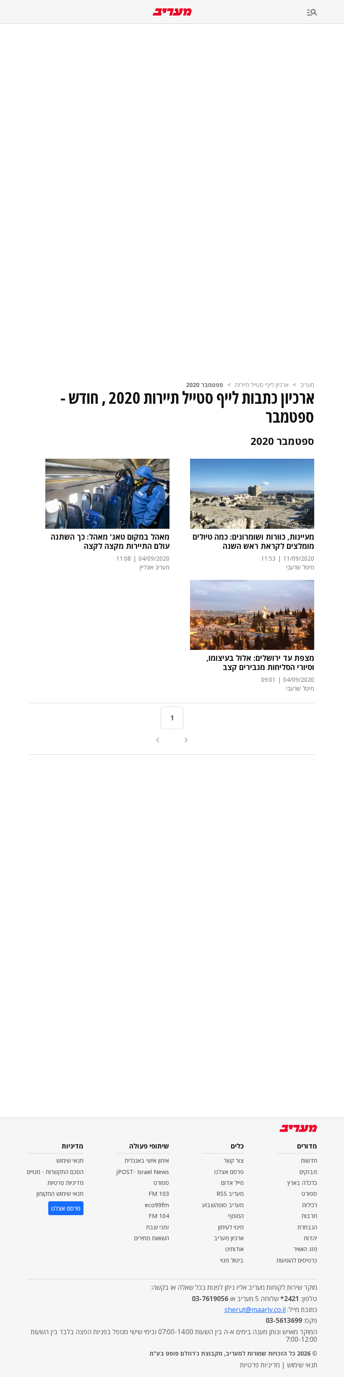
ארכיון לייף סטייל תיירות (262, 385)
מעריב (307, 385)
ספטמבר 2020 (204, 385)
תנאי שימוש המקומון (59, 1194)
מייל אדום (232, 1183)
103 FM (159, 1194)
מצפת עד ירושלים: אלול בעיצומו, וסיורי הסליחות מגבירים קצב (260, 662)
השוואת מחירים (151, 1238)
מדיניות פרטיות (65, 1183)
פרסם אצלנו (229, 1172)
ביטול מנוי (232, 1260)
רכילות (309, 1205)
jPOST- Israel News (142, 1172)
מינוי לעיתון (231, 1227)
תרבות (309, 1216)
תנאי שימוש (69, 1160)
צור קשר (234, 1160)
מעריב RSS (230, 1194)
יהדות (310, 1238)
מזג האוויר (305, 1249)
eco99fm (157, 1205)
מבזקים (308, 1172)
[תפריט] (325, 12)
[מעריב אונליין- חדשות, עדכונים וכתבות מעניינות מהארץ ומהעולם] (172, 12)
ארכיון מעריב (229, 1238)
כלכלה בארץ (302, 1183)
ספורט (309, 1194)
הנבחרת (307, 1227)
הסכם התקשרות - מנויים (55, 1172)
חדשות (309, 1160)
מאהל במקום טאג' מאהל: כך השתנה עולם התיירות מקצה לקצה (110, 541)
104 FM (159, 1216)
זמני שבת (157, 1227)
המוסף (236, 1216)
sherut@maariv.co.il (255, 1309)
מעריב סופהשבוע (223, 1205)
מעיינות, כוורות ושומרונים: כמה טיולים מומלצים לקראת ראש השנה (253, 541)
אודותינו (234, 1249)
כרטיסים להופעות (296, 1260)
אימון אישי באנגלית (147, 1160)
